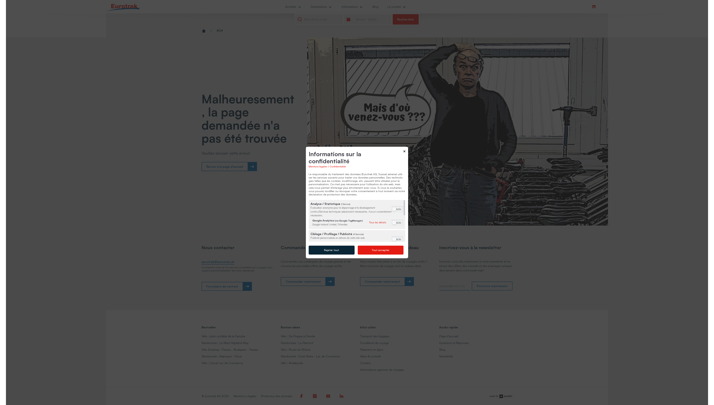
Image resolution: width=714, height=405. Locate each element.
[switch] (397, 209)
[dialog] (357, 202)
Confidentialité (338, 166)
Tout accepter (380, 250)
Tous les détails (377, 222)
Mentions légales (318, 166)
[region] (357, 221)
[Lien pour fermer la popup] (404, 152)
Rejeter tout (331, 250)
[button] (394, 209)
